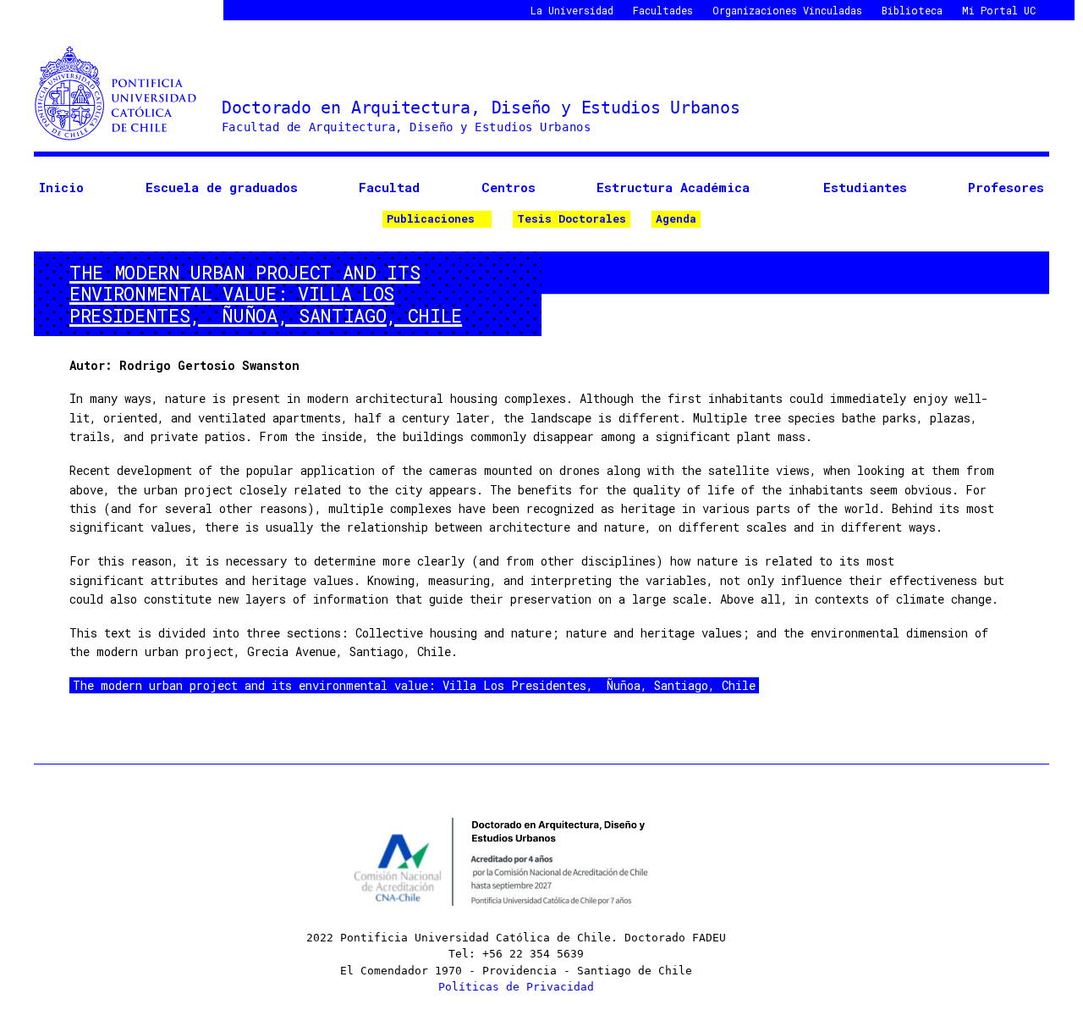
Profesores (1006, 187)
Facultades (663, 10)
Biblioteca (912, 10)
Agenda (676, 218)
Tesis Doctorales (571, 218)
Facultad (389, 187)
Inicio (61, 187)
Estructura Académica (673, 187)
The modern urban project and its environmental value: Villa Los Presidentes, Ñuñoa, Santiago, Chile (414, 685)
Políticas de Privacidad (516, 986)
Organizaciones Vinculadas (787, 10)
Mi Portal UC (999, 10)
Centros (508, 187)
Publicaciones (431, 218)
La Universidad (572, 10)
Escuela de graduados (222, 187)
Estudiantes (865, 187)
